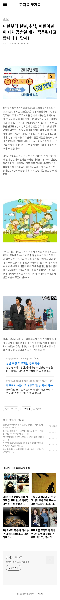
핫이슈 (5, 419)
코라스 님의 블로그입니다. (18, 561)
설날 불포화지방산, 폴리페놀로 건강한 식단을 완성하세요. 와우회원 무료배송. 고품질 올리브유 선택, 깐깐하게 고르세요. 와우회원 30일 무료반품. (30, 369)
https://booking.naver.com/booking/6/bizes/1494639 (26, 380)
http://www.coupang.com (19, 358)
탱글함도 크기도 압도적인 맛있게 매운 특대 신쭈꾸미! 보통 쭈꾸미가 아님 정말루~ (30, 391)
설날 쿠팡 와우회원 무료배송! (23, 363)
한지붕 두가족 (30, 4)
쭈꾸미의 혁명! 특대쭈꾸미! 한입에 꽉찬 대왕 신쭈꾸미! (29, 385)
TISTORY (30, 594)
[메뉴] (5, 5)
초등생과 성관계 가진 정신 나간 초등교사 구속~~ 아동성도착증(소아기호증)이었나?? (23, 432)
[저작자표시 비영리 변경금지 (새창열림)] (36, 409)
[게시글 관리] (16, 409)
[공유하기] (12, 409)
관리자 (40, 594)
